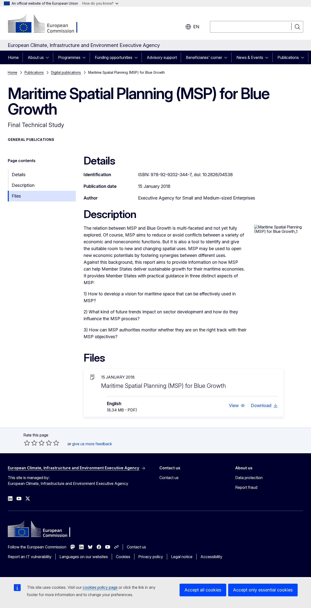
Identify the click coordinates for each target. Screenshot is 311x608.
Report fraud (246, 487)
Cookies (123, 556)
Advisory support (162, 57)
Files (16, 196)
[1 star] (27, 443)
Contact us (169, 477)
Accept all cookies (202, 589)
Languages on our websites (84, 556)
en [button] (196, 26)
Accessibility (211, 556)
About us (36, 57)
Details (19, 174)
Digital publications (66, 72)
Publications (288, 57)
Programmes (69, 57)
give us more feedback (92, 443)
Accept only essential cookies (263, 589)
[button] (237, 405)
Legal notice (181, 556)
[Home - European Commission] (47, 24)
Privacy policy (150, 556)
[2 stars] (30, 443)
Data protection (249, 477)
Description (23, 185)
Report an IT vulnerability (30, 556)
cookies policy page (100, 587)
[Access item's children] (49, 57)
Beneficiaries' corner (204, 57)
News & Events (249, 57)
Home (13, 57)
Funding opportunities (113, 57)
